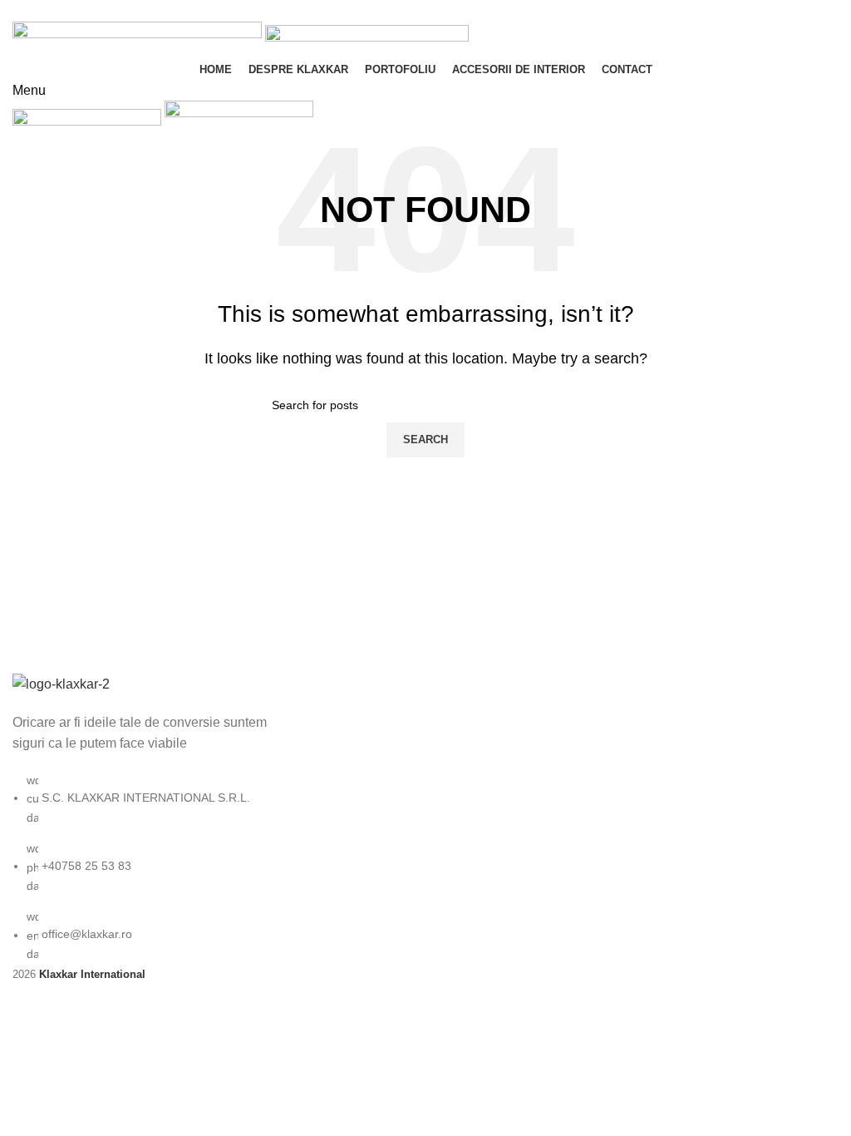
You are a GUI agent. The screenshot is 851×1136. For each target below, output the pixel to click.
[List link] (141, 818)
